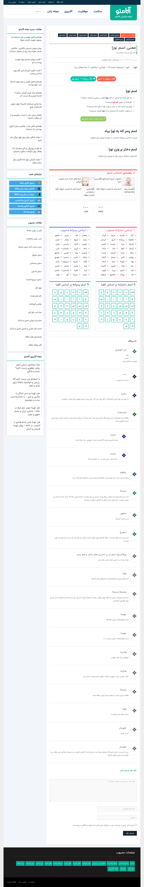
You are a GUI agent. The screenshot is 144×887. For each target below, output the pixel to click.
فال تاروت (86, 863)
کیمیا (113, 253)
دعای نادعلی (36, 271)
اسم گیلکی (130, 39)
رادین (67, 235)
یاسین (66, 244)
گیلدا (104, 257)
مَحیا (104, 253)
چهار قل (38, 288)
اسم (132, 863)
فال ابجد (68, 863)
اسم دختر (41, 2)
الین (122, 257)
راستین (66, 270)
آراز (67, 274)
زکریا (76, 270)
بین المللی (119, 39)
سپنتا (75, 274)
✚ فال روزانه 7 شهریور (83, 79)
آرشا (85, 261)
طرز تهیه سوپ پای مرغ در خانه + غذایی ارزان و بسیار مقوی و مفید (27, 411)
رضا (85, 266)
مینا (122, 244)
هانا (122, 266)
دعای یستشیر (36, 263)
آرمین (66, 253)
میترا (113, 257)
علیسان (65, 248)
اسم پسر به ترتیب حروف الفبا (108, 189)
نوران (86, 211)
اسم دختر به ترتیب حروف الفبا (68, 189)
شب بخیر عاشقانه (34, 238)
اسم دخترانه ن (106, 60)
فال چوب (76, 863)
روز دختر (39, 863)
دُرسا (122, 253)
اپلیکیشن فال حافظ (33, 337)
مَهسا (122, 261)
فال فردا (48, 863)
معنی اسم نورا (124, 48)
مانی (76, 257)
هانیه (122, 235)
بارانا (132, 253)
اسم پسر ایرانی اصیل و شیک (30, 320)
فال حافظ (60, 2)
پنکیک (123, 869)
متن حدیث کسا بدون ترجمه (30, 247)
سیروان (66, 261)
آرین (76, 248)
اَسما (104, 261)
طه (77, 235)
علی (57, 248)
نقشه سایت (11, 882)
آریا (85, 270)
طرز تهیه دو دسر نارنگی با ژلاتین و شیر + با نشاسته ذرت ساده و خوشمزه (25, 397)
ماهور (57, 235)
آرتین (57, 266)
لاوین (113, 266)
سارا (113, 261)
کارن (76, 244)
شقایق (112, 274)
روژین (131, 257)
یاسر (57, 261)
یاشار (67, 239)
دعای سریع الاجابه (34, 279)
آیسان (103, 239)
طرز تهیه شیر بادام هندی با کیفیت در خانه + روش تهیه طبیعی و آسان (27, 425)
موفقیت (83, 11)
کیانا (104, 235)
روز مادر (131, 869)
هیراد (76, 239)
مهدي (57, 257)
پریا (113, 270)
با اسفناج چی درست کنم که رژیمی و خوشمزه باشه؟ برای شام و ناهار (26, 382)
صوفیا (103, 274)
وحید (76, 266)
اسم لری (62, 35)
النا (132, 274)
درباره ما (21, 2)
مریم (113, 235)
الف (132, 292)
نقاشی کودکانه (35, 304)
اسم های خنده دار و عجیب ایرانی (70, 180)
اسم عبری (82, 35)
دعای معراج (37, 255)
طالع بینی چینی (99, 863)
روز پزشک (30, 863)
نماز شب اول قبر (35, 312)
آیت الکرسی (113, 869)
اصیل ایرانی (114, 35)
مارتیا (75, 261)
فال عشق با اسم (106, 79)
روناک (122, 274)
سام (85, 248)
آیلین (104, 244)
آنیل (113, 239)
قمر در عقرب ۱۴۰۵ (34, 230)
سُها (122, 248)
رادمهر (57, 253)
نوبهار (100, 211)
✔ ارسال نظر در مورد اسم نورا (93, 118)
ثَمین (122, 270)
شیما (131, 248)
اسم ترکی (93, 35)
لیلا (113, 248)
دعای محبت (112, 863)
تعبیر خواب (31, 2)
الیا (132, 270)
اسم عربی (72, 35)
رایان (57, 244)
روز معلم (20, 863)
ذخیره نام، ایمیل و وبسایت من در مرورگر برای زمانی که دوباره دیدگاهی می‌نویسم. (104, 825)
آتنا (132, 235)
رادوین (84, 253)
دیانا (104, 248)
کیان (57, 239)
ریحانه (121, 239)
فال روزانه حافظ (35, 345)
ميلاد (85, 257)
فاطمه (131, 239)
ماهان (84, 235)
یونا (76, 253)
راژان (57, 274)
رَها (132, 261)
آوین (104, 270)
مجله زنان (53, 11)
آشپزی (68, 11)
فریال (131, 244)
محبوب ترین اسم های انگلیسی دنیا (108, 180)
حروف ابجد (58, 863)
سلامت (98, 11)
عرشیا (84, 244)
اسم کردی (103, 35)
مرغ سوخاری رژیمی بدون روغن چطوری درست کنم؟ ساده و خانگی (27, 368)
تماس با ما (12, 2)
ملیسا (112, 244)
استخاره (51, 2)
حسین (66, 257)
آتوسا (103, 266)
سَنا (132, 266)
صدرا (85, 239)
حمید (85, 274)
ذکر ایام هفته (36, 296)
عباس (57, 270)
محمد (66, 266)
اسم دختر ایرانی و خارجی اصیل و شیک (26, 328)
